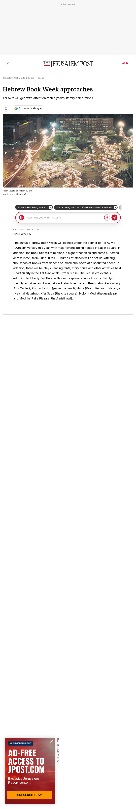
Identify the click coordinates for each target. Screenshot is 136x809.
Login (124, 63)
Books (41, 78)
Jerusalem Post (10, 78)
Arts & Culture (27, 78)
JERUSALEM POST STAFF (29, 229)
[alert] (30, 771)
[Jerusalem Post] (68, 64)
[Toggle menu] (7, 63)
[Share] (6, 108)
